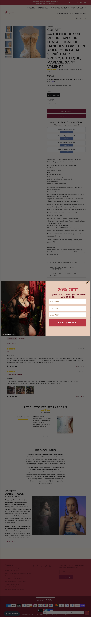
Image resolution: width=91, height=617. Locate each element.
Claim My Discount (67, 322)
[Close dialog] (87, 282)
